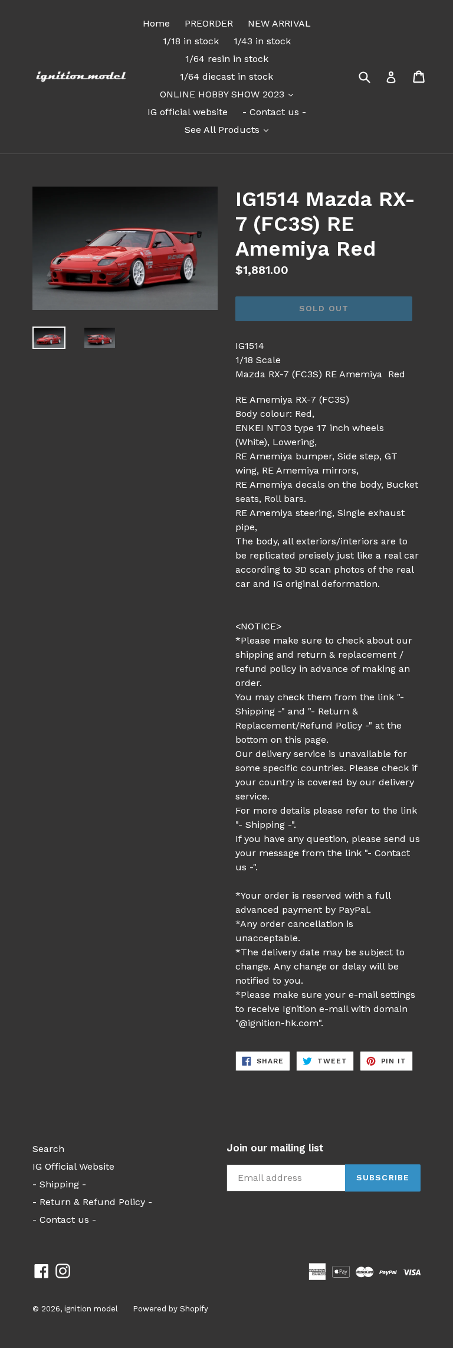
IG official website (187, 111)
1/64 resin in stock (226, 58)
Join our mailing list (275, 1148)
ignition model (91, 1308)
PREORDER (209, 23)
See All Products (229, 129)
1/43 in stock (262, 41)
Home (156, 23)
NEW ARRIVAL (279, 23)
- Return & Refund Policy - (92, 1201)
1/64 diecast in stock (226, 76)
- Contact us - (274, 111)
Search (48, 1148)
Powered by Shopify (170, 1308)
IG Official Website (73, 1166)
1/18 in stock (191, 41)
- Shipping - (59, 1184)
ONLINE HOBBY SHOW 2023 (229, 94)
